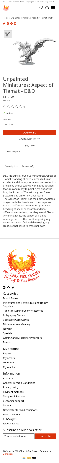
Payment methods (13, 392)
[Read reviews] (13, 107)
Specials (7, 333)
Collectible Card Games (16, 319)
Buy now (29, 145)
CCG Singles (9, 419)
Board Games (10, 298)
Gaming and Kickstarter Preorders (22, 337)
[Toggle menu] (53, 8)
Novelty (7, 328)
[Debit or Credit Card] (34, 458)
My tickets (9, 362)
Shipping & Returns (14, 396)
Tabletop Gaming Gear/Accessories (23, 310)
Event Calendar (11, 414)
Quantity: (7, 119)
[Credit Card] (24, 458)
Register (8, 353)
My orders (9, 358)
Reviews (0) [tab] (28, 166)
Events (7, 342)
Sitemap (7, 405)
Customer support (13, 401)
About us (8, 378)
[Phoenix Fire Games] (6, 7)
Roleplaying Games (14, 315)
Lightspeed (8, 453)
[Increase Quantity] (12, 125)
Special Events (11, 423)
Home (5, 17)
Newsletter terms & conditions (20, 410)
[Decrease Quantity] (6, 125)
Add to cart (29, 132)
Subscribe (45, 436)
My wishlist (9, 367)
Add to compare (12, 151)
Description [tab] (11, 166)
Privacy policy (10, 387)
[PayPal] (29, 458)
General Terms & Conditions (19, 383)
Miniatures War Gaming (16, 324)
